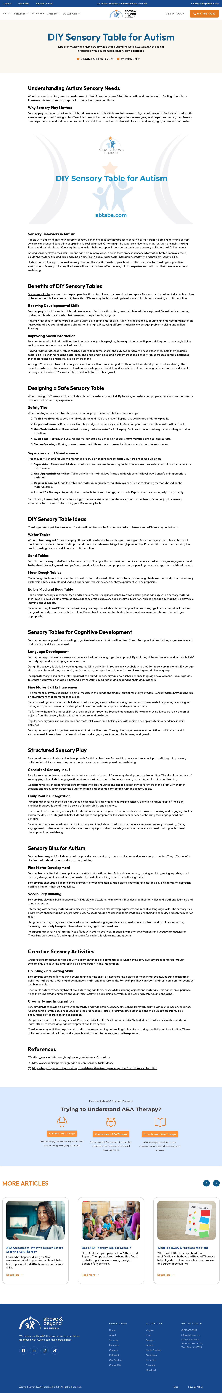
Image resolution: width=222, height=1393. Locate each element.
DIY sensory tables (39, 294)
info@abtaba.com (209, 3)
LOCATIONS (70, 13)
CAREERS (52, 13)
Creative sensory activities (44, 959)
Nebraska (151, 1360)
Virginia (150, 1330)
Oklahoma (151, 1355)
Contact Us (115, 1365)
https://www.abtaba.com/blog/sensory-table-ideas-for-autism (71, 1057)
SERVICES (20, 13)
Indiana (149, 1345)
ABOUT (7, 13)
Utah (148, 1335)
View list (142, 3)
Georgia (150, 1340)
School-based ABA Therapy (160, 1134)
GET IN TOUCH (175, 13)
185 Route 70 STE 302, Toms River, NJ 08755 (192, 1345)
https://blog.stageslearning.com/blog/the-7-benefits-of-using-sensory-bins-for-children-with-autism (94, 1068)
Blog (176, 1387)
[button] (21, 13)
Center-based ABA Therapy (111, 1134)
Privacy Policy (195, 1387)
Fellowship (23, 3)
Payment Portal (44, 3)
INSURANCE (37, 13)
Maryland (151, 1370)
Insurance (114, 1345)
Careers (7, 3)
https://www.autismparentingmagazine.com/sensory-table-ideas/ (72, 1063)
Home (112, 1330)
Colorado (151, 1365)
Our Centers (115, 1360)
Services (113, 1340)
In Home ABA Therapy (62, 1133)
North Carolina (153, 1350)
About (112, 1335)
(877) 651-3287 (189, 1330)
